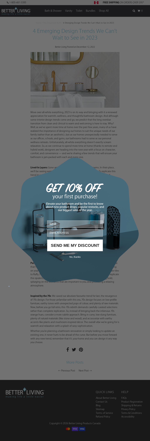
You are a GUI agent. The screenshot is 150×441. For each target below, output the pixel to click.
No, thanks (75, 257)
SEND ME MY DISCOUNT (75, 245)
